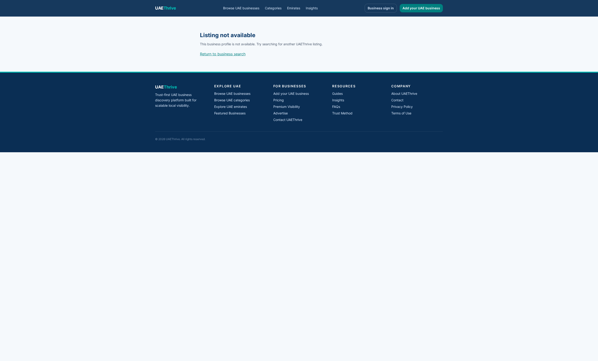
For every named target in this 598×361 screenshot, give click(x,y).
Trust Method (342, 113)
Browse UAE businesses (241, 8)
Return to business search (223, 54)
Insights (312, 8)
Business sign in (381, 8)
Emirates (293, 8)
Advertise (280, 113)
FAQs (336, 107)
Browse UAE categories (232, 100)
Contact (397, 100)
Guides (337, 94)
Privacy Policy (402, 107)
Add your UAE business (421, 8)
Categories (273, 8)
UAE (165, 8)
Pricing (278, 100)
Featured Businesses (230, 113)
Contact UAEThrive (287, 120)
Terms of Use (401, 113)
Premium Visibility (286, 107)
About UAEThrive (404, 94)
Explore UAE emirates (230, 107)
